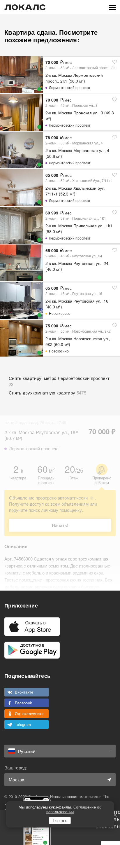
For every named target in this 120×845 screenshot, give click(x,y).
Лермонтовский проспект (70, 87)
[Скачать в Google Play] (32, 650)
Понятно (60, 820)
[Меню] (112, 7)
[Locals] (25, 7)
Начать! (60, 525)
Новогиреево (59, 313)
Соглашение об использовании (73, 809)
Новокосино (59, 350)
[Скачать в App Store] (32, 626)
